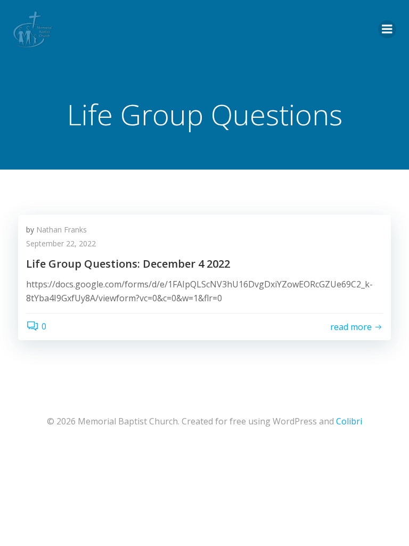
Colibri (349, 421)
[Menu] (387, 29)
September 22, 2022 (61, 243)
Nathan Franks (61, 229)
